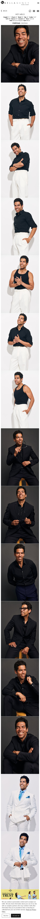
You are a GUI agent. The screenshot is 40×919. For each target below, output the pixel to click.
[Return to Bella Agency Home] (15, 3)
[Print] (30, 11)
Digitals (24, 23)
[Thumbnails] (34, 11)
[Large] (38, 11)
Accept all (16, 915)
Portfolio (16, 23)
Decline (5, 915)
